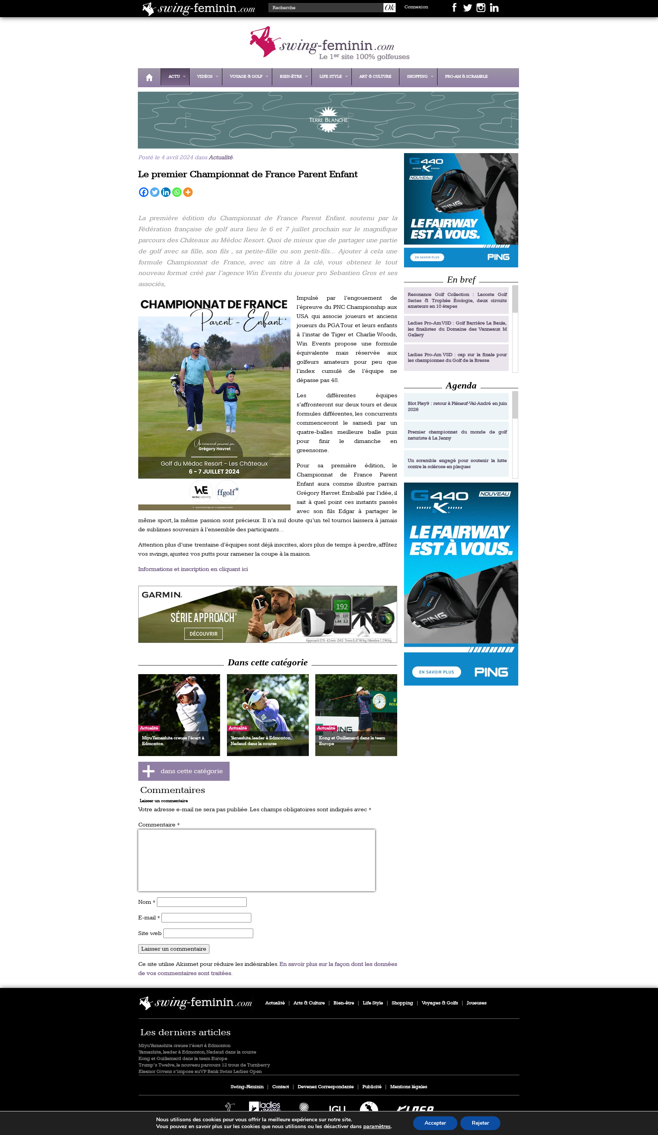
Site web (150, 933)
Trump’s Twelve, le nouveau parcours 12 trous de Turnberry (204, 1065)
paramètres (377, 1126)
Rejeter (480, 1123)
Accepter (435, 1123)
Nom (146, 902)
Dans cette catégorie (268, 662)
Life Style (373, 1003)
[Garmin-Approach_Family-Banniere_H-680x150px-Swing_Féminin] (267, 614)
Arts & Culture (309, 1003)
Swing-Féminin (247, 1087)
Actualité (221, 157)
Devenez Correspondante (326, 1087)
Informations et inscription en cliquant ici (193, 569)
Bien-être (344, 1003)
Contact (280, 1087)
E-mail (149, 917)
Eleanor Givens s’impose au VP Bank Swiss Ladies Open (200, 1071)
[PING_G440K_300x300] (461, 210)
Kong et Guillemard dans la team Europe (183, 1058)
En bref (461, 279)
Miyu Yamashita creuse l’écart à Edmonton (184, 1046)
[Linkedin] (166, 192)
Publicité (372, 1087)
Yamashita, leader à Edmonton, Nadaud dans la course (197, 1052)
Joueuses (477, 1003)
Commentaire (159, 824)
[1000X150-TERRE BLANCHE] (326, 143)
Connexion (416, 7)
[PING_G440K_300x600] (461, 584)
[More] (188, 192)
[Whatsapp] (177, 192)
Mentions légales (408, 1087)
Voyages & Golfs (440, 1003)
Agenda (461, 385)
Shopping (402, 1003)
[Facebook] (144, 192)
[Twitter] (155, 192)
